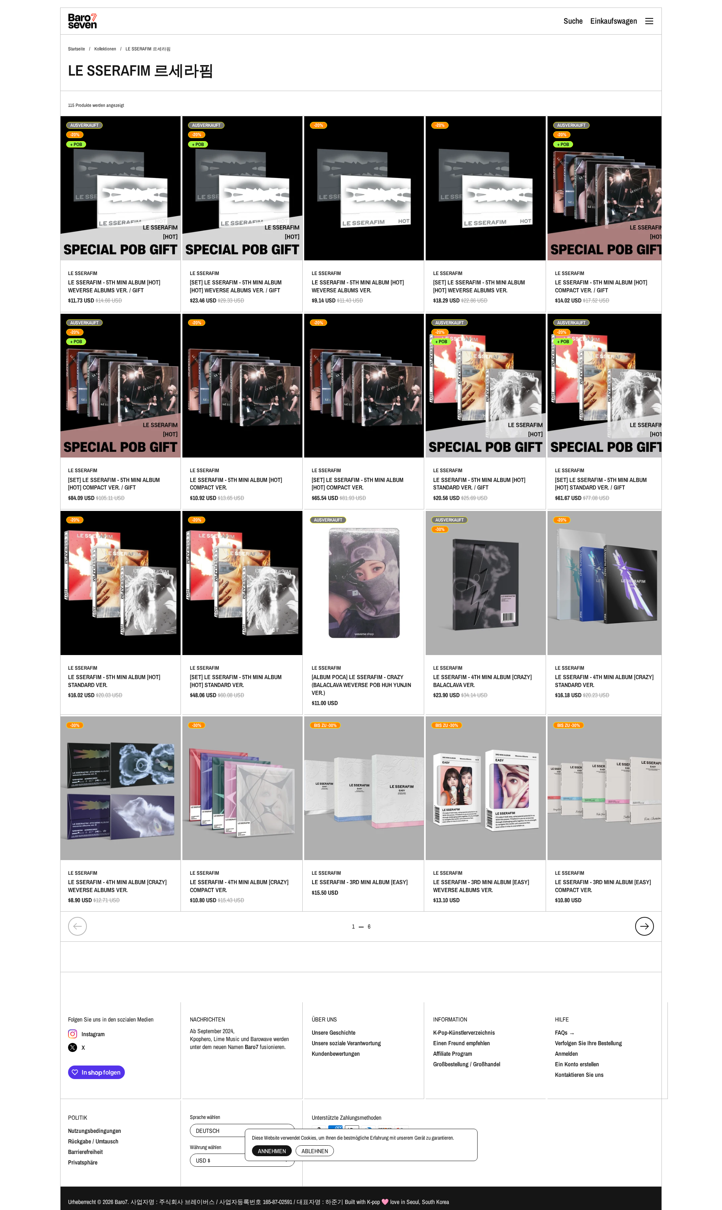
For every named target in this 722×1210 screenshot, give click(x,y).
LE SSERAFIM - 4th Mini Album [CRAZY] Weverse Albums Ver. (120, 814)
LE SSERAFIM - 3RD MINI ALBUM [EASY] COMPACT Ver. (607, 814)
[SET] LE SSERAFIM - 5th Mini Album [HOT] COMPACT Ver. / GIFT (120, 411)
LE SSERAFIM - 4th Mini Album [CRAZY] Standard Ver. (607, 612)
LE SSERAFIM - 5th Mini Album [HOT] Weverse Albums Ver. (364, 214)
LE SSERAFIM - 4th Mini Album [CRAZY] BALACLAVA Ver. (486, 612)
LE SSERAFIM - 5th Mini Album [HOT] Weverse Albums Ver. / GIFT (120, 214)
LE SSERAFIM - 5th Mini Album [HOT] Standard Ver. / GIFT (486, 411)
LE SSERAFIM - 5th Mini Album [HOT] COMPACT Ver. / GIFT (607, 214)
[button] (573, 21)
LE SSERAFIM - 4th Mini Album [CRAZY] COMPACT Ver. (242, 814)
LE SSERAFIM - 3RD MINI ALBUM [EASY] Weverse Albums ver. (486, 814)
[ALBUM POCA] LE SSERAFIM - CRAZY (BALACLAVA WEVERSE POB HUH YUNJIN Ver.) (364, 612)
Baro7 (121, 1202)
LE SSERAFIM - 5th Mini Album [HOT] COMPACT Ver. (242, 411)
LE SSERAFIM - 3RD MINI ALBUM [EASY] (364, 814)
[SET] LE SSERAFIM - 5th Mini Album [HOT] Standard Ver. (242, 612)
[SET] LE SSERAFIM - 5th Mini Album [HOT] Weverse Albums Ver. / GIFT (242, 214)
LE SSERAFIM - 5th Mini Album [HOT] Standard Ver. (120, 612)
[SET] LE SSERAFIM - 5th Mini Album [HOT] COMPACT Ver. (364, 411)
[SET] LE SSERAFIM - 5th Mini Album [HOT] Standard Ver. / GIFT (607, 411)
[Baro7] (82, 21)
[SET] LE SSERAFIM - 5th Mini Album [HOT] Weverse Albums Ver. (486, 214)
